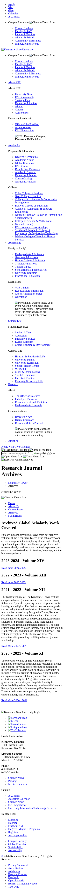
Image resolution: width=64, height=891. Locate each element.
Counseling (21, 335)
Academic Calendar (25, 172)
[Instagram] (35, 727)
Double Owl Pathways (27, 169)
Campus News (16, 801)
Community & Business (28, 40)
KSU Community (24, 97)
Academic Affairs (24, 159)
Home (11, 503)
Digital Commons (24, 419)
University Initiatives (26, 103)
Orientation (21, 296)
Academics (14, 145)
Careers (19, 109)
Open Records (16, 880)
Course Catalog (23, 178)
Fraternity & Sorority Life (29, 381)
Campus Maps (16, 777)
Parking (12, 781)
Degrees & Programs (26, 156)
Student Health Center (27, 365)
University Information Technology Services (32, 808)
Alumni (19, 106)
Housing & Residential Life (30, 356)
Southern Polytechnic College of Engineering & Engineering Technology (36, 232)
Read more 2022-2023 (13, 582)
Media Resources (17, 784)
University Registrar (26, 272)
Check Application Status (28, 293)
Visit (10, 7)
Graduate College (24, 224)
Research (13, 384)
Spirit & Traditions (25, 375)
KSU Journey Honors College (31, 227)
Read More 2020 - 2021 (14, 700)
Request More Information (29, 290)
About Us (13, 506)
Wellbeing (20, 368)
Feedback (13, 877)
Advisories (14, 871)
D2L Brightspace (17, 805)
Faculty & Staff (23, 31)
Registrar (13, 832)
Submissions (15, 515)
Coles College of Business (29, 193)
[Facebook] (35, 717)
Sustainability (15, 847)
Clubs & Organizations (27, 371)
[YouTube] (35, 730)
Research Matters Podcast (29, 423)
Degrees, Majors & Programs (24, 829)
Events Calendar (24, 341)
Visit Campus (22, 287)
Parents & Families (25, 34)
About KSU (14, 82)
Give (10, 10)
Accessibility (15, 850)
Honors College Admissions (30, 260)
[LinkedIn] (35, 724)
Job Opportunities (17, 835)
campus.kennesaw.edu (27, 43)
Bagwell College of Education (31, 205)
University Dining (24, 359)
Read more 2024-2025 (13, 568)
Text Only (13, 886)
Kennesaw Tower (17, 482)
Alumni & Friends (25, 37)
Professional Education (27, 275)
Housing (12, 822)
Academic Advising (25, 181)
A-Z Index (14, 16)
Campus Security (17, 841)
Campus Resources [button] (19, 22)
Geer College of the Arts (28, 196)
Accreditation (15, 868)
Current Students (24, 28)
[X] (35, 721)
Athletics (13, 440)
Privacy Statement (18, 865)
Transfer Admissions (26, 263)
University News (24, 94)
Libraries (13, 819)
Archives (13, 512)
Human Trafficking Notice (22, 883)
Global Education (24, 163)
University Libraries (26, 175)
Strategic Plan (22, 100)
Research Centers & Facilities (31, 402)
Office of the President (27, 124)
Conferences (22, 112)
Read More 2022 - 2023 (14, 646)
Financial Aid (15, 825)
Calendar (13, 13)
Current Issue (15, 509)
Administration (23, 127)
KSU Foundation (24, 130)
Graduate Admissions (26, 257)
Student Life (15, 320)
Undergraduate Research (28, 405)
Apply (11, 4)
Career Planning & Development (32, 344)
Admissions (14, 242)
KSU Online (22, 166)
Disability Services (25, 338)
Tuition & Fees (23, 266)
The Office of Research (27, 395)
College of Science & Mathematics (33, 221)
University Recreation (27, 362)
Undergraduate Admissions (29, 254)
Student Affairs (23, 332)
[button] (26, 449)
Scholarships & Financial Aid (31, 269)
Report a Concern (17, 874)
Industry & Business (26, 399)
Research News (23, 416)
